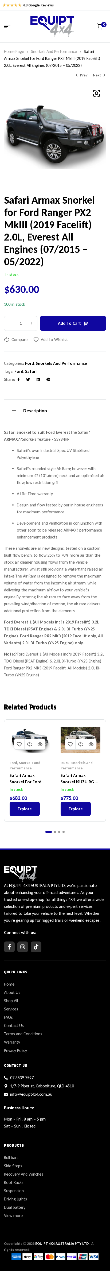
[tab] (55, 410)
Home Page (14, 51)
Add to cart (69, 323)
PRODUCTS (14, 1145)
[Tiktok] (36, 946)
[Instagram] (22, 946)
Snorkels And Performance (54, 51)
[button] (97, 93)
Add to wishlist (54, 339)
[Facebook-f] (9, 946)
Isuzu (65, 763)
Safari (31, 371)
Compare (19, 339)
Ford (29, 363)
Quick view (40, 744)
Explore (25, 808)
